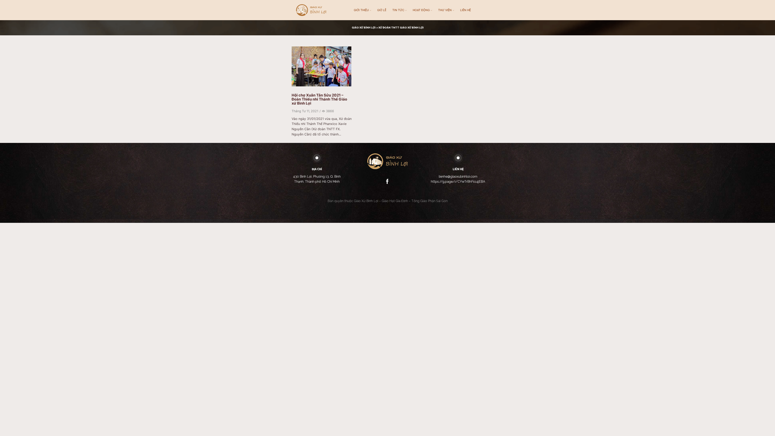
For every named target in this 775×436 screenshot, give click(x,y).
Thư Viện (445, 10)
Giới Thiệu (361, 10)
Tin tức (398, 10)
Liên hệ (465, 10)
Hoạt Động (421, 10)
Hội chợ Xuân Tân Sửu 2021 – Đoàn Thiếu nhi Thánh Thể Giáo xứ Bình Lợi (319, 99)
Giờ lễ (381, 10)
